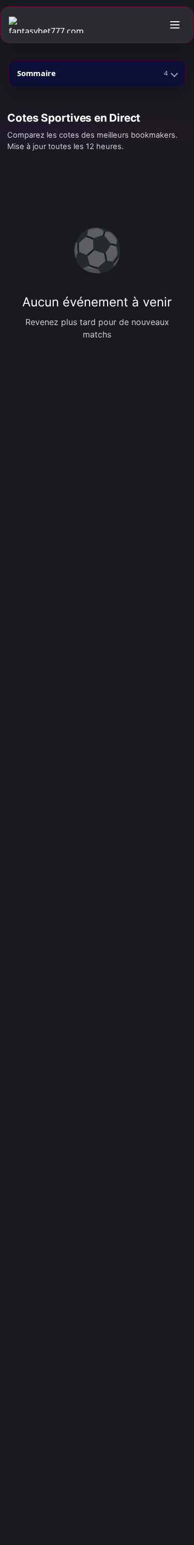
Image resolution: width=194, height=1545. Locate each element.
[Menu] (175, 24)
